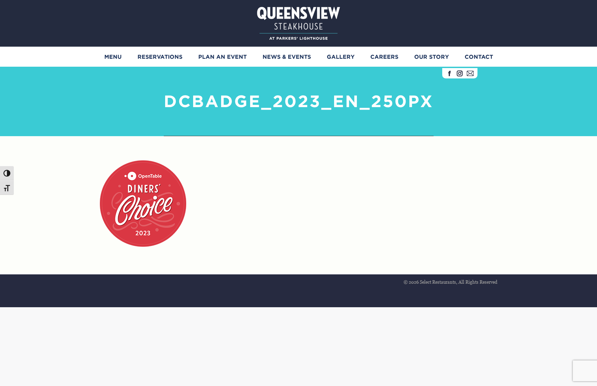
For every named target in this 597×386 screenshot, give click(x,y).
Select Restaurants (438, 282)
